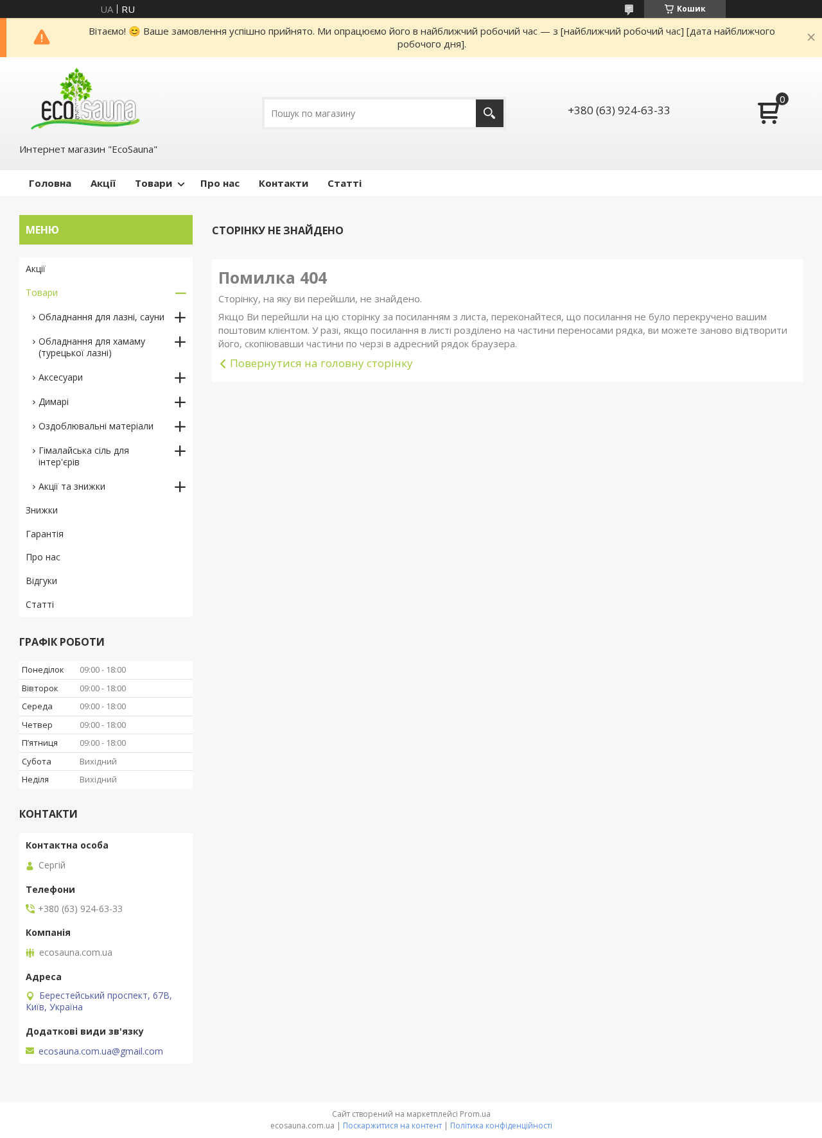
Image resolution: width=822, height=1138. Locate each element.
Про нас (220, 183)
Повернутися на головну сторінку (321, 363)
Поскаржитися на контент (392, 1125)
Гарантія (45, 534)
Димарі (54, 401)
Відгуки (41, 580)
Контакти (283, 183)
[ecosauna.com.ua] (83, 99)
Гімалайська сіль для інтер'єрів (84, 456)
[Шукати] (489, 113)
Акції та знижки (72, 486)
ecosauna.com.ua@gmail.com (101, 1051)
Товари (153, 183)
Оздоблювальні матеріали (96, 426)
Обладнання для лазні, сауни (101, 317)
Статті (345, 183)
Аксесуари (61, 377)
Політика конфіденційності (501, 1125)
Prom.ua (475, 1113)
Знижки (42, 510)
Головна (50, 183)
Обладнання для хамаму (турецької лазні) (92, 347)
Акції (103, 183)
